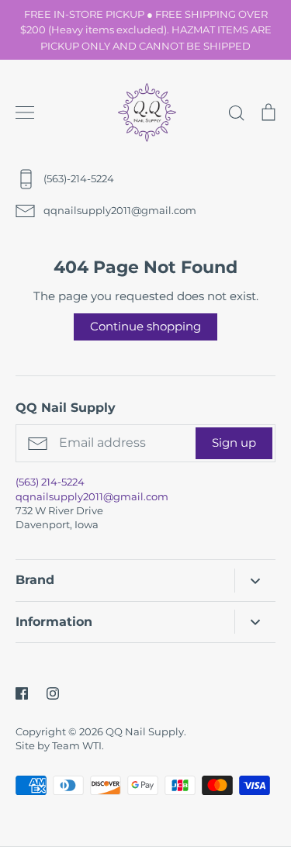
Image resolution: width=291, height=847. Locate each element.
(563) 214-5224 (50, 481)
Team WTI (77, 745)
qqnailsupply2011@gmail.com (92, 496)
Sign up (234, 442)
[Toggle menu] (25, 112)
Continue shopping (145, 326)
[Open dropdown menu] (254, 581)
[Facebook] (21, 693)
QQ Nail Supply (145, 731)
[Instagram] (52, 693)
